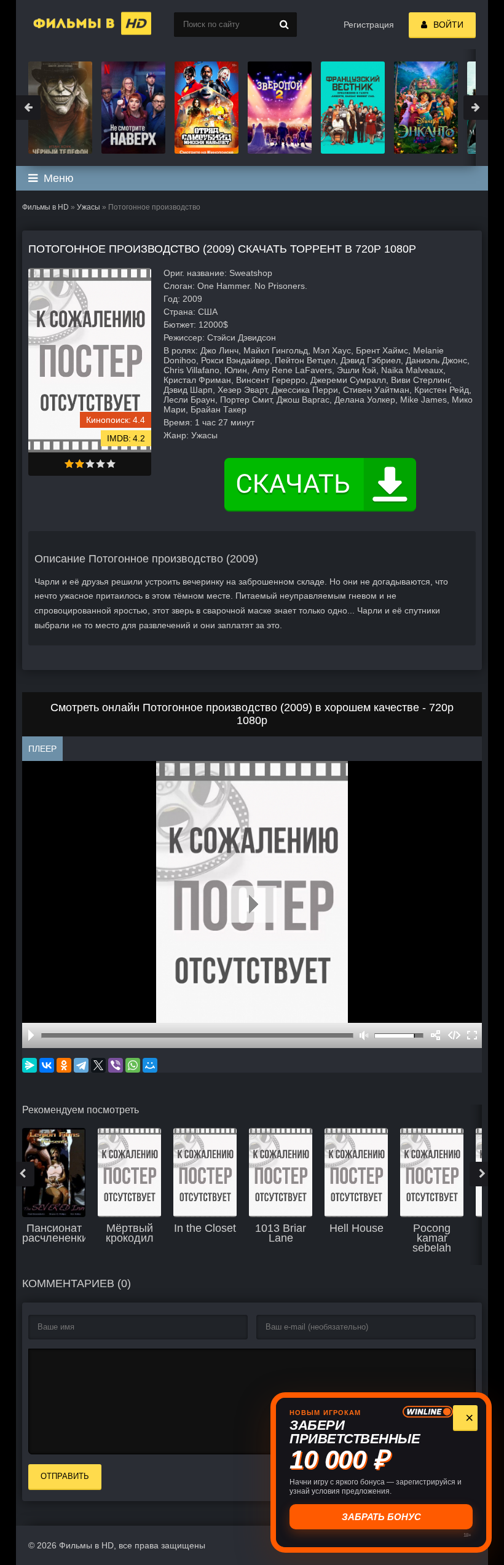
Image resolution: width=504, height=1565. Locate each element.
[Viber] (115, 1065)
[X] (98, 1065)
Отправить (65, 1476)
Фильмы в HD (45, 207)
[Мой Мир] (150, 1065)
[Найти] (284, 24)
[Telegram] (81, 1065)
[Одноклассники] (64, 1065)
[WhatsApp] (132, 1065)
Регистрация (369, 25)
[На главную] (77, 24)
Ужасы (88, 207)
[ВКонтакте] (46, 1065)
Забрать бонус (381, 1517)
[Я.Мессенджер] (29, 1065)
